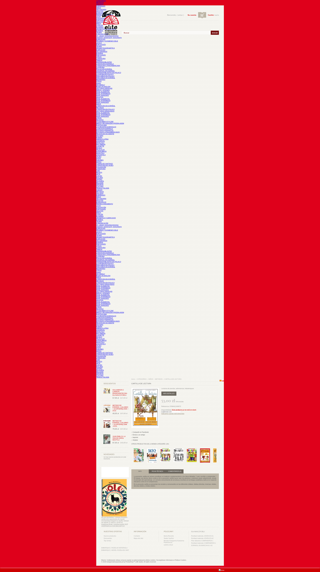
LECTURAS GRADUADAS (105, 111)
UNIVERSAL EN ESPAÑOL (105, 71)
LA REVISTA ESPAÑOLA (104, 129)
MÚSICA (99, 148)
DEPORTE (100, 185)
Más (140, 471)
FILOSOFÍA (100, 181)
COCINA (99, 176)
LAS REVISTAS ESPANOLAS (106, 127)
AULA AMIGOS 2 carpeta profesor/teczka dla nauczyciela (119, 392)
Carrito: (211, 15)
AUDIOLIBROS (101, 151)
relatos (98, 83)
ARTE (98, 174)
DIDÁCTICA (100, 143)
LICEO (98, 17)
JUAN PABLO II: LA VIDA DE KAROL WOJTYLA (118, 438)
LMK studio (139, 562)
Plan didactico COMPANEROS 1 (202, 541)
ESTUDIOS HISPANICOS (104, 130)
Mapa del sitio (138, 538)
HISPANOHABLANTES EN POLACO (108, 73)
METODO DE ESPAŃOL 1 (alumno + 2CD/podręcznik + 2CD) (120, 408)
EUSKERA (100, 27)
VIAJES (98, 157)
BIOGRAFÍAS (100, 80)
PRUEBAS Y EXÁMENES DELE (107, 41)
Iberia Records (169, 536)
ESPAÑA (99, 137)
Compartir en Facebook (141, 432)
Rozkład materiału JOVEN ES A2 (202, 538)
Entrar (180, 15)
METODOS (100, 3)
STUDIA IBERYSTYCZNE (105, 122)
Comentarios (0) (174, 471)
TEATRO (99, 179)
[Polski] (223, 381)
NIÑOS (98, 8)
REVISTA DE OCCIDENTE (105, 134)
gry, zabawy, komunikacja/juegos (107, 225)
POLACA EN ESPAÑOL (104, 69)
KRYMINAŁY (100, 85)
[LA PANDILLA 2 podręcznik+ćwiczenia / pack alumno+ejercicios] (192, 450)
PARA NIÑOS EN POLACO (105, 76)
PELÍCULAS (100, 150)
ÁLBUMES (100, 160)
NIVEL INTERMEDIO (103, 94)
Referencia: (165, 406)
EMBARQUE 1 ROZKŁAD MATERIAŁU (114, 548)
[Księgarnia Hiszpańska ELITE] (110, 18)
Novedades (109, 454)
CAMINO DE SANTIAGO (104, 164)
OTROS (99, 57)
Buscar (215, 32)
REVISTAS (100, 120)
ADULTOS (99, 11)
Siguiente (217, 453)
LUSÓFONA (100, 67)
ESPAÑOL (99, 31)
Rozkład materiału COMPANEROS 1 (203, 543)
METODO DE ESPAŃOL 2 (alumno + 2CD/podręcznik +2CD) (120, 423)
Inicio (133, 379)
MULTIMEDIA (100, 144)
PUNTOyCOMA (101, 125)
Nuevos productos (110, 536)
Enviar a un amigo (139, 435)
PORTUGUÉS (101, 20)
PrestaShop (130, 562)
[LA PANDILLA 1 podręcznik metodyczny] (179, 450)
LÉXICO (99, 43)
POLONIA (99, 178)
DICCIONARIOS (101, 52)
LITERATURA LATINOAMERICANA (108, 66)
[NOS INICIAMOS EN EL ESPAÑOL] (205, 450)
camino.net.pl (168, 545)
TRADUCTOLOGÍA (102, 188)
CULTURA (99, 186)
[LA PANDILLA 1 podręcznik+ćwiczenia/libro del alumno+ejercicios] (165, 450)
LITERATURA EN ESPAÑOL (105, 106)
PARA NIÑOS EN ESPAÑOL (105, 78)
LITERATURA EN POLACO (105, 109)
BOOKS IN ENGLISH (103, 87)
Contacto (137, 536)
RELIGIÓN (99, 183)
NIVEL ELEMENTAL (103, 92)
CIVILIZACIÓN (101, 18)
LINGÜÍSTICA (101, 155)
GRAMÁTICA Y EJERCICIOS (106, 218)
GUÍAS (98, 158)
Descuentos (108, 538)
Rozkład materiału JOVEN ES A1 (202, 536)
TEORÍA (99, 32)
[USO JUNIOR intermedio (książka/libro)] (152, 450)
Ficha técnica (157, 471)
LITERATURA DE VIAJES (104, 165)
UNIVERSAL (100, 141)
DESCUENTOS (110, 384)
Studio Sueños (169, 538)
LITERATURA (101, 59)
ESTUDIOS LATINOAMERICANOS (108, 132)
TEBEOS (99, 60)
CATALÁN (99, 25)
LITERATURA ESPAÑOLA (105, 64)
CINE (98, 171)
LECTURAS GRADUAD (104, 88)
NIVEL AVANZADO (102, 95)
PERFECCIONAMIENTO (104, 204)
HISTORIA (99, 136)
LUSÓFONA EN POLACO (105, 74)
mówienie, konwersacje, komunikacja (109, 38)
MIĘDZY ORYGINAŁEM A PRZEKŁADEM (110, 123)
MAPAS (98, 162)
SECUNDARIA (101, 10)
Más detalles (168, 393)
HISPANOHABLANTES (104, 62)
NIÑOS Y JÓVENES (103, 90)
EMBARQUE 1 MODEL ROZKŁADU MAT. (115, 550)
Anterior (131, 453)
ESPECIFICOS (101, 13)
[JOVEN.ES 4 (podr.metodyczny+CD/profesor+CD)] (139, 450)
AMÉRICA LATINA (102, 139)
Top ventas (107, 541)
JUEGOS (99, 190)
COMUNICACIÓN (102, 223)
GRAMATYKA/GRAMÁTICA (105, 48)
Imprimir (135, 437)
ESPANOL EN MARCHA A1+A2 (201, 545)
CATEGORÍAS (101, 1)
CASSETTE (100, 146)
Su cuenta (192, 15)
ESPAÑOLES (100, 6)
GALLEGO (99, 4)
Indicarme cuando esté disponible (172, 414)
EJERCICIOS (100, 39)
